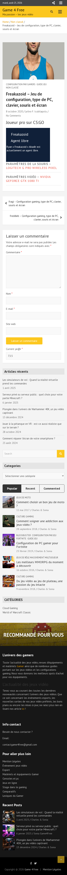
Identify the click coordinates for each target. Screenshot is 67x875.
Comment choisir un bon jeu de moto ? (40, 504)
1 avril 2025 (22, 819)
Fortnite (21, 538)
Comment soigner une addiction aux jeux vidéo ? (39, 523)
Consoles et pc (11, 778)
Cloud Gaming (10, 608)
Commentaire (14, 252)
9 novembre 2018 (25, 589)
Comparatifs (9, 791)
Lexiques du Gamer (13, 795)
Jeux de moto (23, 497)
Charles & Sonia (40, 510)
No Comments (13, 115)
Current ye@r (14, 349)
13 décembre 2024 (26, 847)
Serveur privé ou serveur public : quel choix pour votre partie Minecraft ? (37, 827)
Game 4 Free (13, 10)
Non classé (12, 87)
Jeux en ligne (10, 783)
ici (23, 708)
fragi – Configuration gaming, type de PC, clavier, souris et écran (35, 203)
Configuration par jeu (44, 535)
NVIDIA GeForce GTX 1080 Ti (28, 179)
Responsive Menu (53, 3)
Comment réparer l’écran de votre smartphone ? (29, 438)
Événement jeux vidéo (15, 765)
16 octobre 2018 (25, 570)
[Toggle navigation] (60, 12)
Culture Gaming (25, 516)
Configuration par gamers (20, 84)
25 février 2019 (24, 551)
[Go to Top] (61, 859)
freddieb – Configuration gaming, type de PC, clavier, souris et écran (34, 217)
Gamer (20, 666)
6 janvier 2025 (23, 833)
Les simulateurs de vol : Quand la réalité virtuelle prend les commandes (39, 814)
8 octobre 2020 (14, 111)
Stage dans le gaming (15, 787)
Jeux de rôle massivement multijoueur (37, 557)
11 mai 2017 (23, 510)
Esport (6, 770)
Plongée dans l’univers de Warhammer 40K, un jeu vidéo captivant (38, 841)
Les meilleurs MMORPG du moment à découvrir (39, 564)
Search (60, 454)
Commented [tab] (52, 488)
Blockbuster (23, 535)
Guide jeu (42, 84)
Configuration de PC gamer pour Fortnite (37, 545)
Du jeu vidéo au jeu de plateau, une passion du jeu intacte (39, 583)
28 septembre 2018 (26, 529)
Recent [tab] (30, 488)
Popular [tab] (12, 488)
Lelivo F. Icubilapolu (36, 111)
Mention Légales (12, 761)
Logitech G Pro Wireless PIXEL (31, 168)
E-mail (10, 308)
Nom (9, 293)
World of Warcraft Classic (17, 612)
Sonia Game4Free (43, 833)
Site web (11, 324)
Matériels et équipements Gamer (21, 774)
